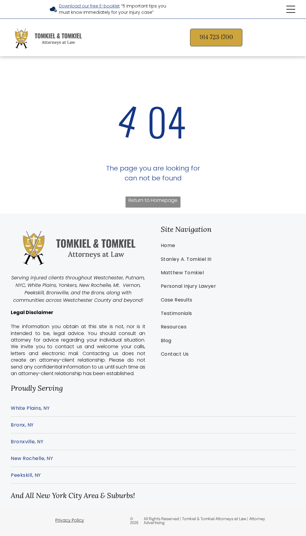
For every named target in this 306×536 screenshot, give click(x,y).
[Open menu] (290, 9)
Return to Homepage (153, 200)
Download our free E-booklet (89, 6)
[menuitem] (228, 245)
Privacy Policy (69, 520)
